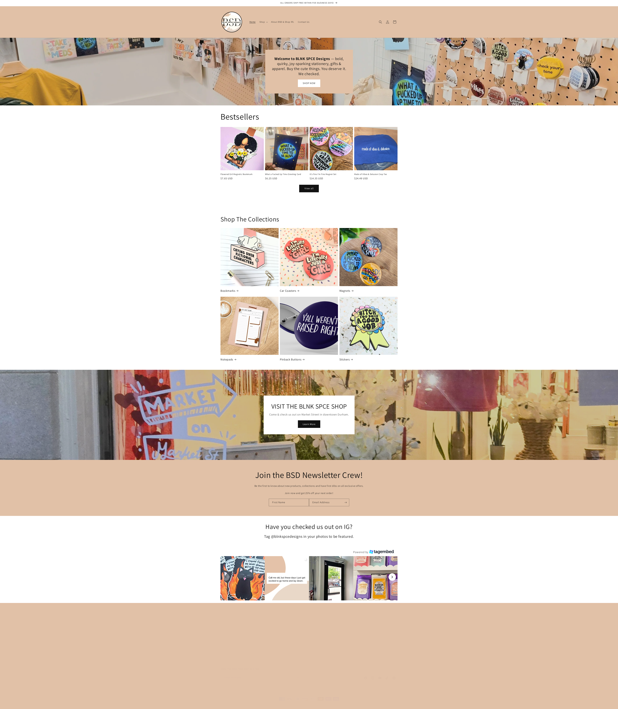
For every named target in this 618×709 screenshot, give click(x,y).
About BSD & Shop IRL (291, 645)
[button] (263, 22)
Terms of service (337, 705)
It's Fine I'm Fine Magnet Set (323, 174)
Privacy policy (321, 705)
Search (342, 634)
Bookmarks (227, 291)
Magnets (344, 291)
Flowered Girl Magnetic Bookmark (236, 174)
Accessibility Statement (351, 662)
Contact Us (285, 651)
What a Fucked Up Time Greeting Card (283, 174)
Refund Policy (346, 645)
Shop (282, 639)
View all (309, 188)
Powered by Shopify (289, 705)
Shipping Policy (347, 651)
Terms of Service (347, 656)
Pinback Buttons (290, 359)
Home (283, 634)
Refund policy (306, 705)
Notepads (226, 359)
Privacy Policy (346, 639)
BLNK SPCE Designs (272, 705)
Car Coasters (288, 291)
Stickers (344, 359)
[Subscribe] (345, 502)
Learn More (309, 423)
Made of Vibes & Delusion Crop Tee (370, 174)
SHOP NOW (309, 83)
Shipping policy (353, 705)
